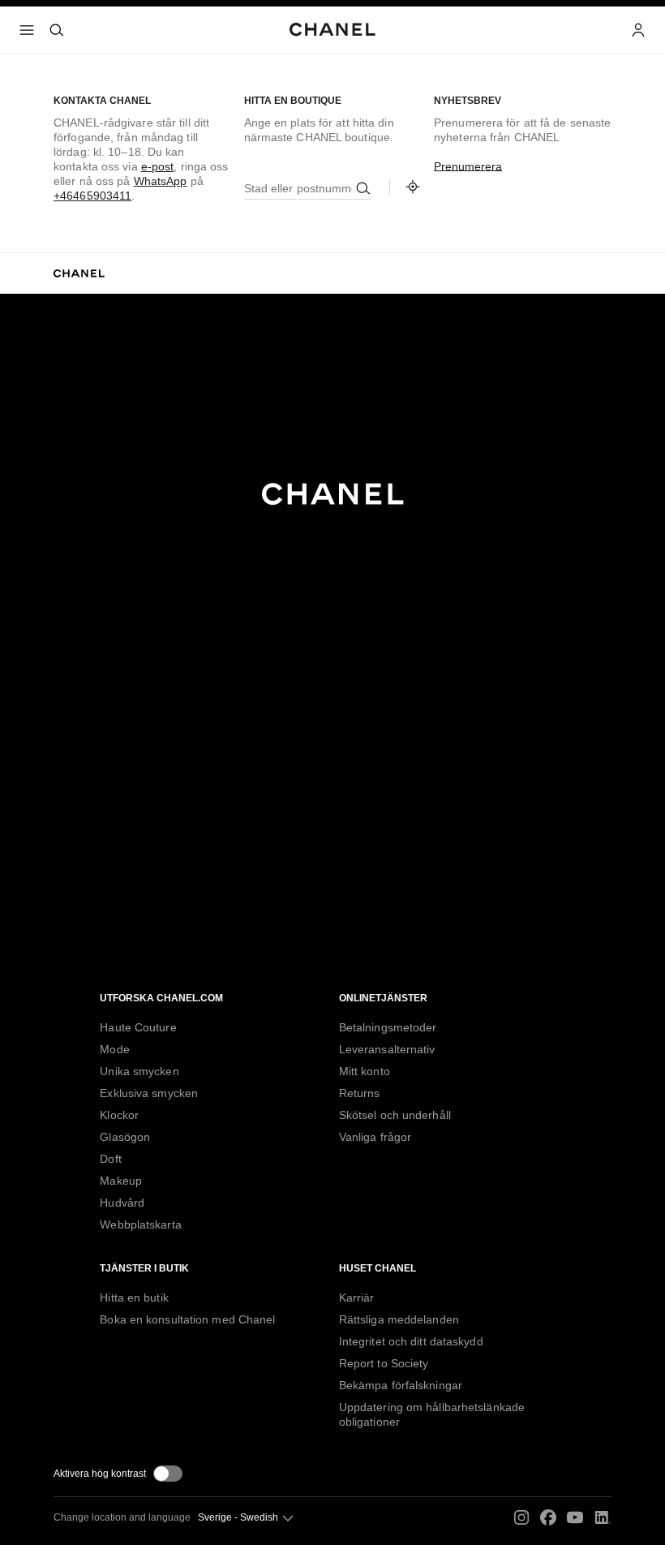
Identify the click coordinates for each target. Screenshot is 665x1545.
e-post (157, 166)
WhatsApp (160, 180)
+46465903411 (92, 195)
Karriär (357, 1297)
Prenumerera (468, 166)
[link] (413, 187)
